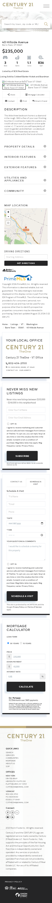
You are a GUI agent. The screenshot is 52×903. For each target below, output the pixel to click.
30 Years (14, 643)
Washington (32, 324)
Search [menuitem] (9, 752)
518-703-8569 (11, 778)
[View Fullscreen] (8, 223)
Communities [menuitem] (12, 758)
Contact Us (12, 370)
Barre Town (10, 327)
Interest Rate (14, 671)
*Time (9, 530)
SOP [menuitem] (8, 766)
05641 (21, 327)
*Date (9, 518)
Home (5, 324)
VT (22, 324)
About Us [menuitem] (10, 763)
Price (9, 652)
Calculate (26, 686)
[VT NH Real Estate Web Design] (26, 895)
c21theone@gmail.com (17, 787)
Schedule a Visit (35, 482)
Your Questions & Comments (21, 541)
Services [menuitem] (10, 755)
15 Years (27, 643)
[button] (46, 24)
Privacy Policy (28, 446)
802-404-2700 (17, 363)
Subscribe (22, 455)
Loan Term (12, 637)
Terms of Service (35, 607)
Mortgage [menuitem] (11, 760)
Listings (14, 324)
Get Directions (26, 263)
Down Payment (14, 661)
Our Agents (25, 370)
